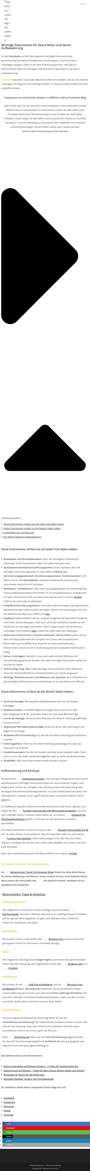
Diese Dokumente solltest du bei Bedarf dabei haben (32, 528)
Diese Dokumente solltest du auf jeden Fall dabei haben (34, 524)
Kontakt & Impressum (37, 1165)
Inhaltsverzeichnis (11, 518)
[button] (45, 329)
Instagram (9, 1102)
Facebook (9, 1098)
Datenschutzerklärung (53, 1165)
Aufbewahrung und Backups (19, 532)
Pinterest (9, 1106)
